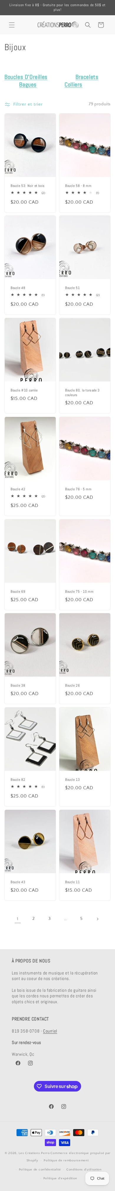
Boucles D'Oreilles (25, 77)
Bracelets (86, 77)
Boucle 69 (18, 591)
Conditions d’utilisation (84, 1169)
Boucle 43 (18, 882)
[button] (11, 24)
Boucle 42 (18, 489)
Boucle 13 (72, 780)
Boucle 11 (72, 882)
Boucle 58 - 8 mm (78, 186)
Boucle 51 (72, 288)
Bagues (28, 84)
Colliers (73, 84)
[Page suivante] (97, 919)
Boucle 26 (72, 686)
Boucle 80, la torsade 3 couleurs (82, 393)
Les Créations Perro (34, 1153)
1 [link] (18, 918)
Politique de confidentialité (40, 1169)
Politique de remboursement (66, 1160)
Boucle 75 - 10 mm (79, 591)
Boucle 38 (18, 686)
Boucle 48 (18, 288)
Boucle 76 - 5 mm (78, 489)
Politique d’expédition (60, 1178)
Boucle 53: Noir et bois (28, 186)
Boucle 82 (18, 780)
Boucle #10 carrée (24, 390)
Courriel (50, 1031)
